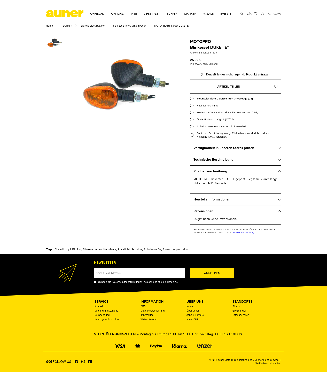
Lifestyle (151, 13)
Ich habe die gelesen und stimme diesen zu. (137, 282)
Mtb (134, 13)
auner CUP (192, 319)
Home (49, 26)
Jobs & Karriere (195, 315)
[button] (7, 364)
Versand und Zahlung (106, 311)
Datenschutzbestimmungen (127, 282)
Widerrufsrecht (149, 319)
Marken (190, 13)
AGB (143, 306)
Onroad (117, 13)
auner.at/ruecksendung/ (244, 232)
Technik (171, 13)
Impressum (147, 315)
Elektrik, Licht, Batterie (93, 26)
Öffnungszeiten (240, 315)
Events (226, 13)
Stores (236, 306)
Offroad (97, 13)
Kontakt (99, 306)
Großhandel (239, 311)
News (189, 306)
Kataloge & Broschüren (107, 319)
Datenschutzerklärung (153, 311)
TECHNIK (66, 26)
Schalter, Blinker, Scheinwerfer (129, 26)
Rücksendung (102, 315)
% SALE (208, 13)
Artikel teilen (228, 86)
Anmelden (212, 273)
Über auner (192, 311)
